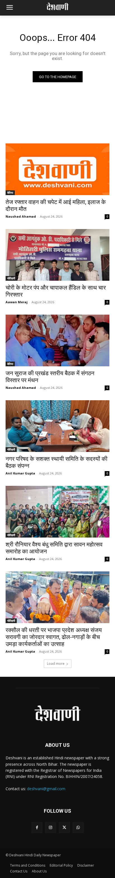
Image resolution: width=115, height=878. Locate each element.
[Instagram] (50, 827)
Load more (55, 663)
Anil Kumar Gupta (20, 473)
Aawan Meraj (17, 302)
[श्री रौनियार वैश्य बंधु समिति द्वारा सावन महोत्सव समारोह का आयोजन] (57, 512)
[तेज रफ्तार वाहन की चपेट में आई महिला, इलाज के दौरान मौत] (57, 169)
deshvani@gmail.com (46, 788)
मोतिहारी (11, 278)
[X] (64, 827)
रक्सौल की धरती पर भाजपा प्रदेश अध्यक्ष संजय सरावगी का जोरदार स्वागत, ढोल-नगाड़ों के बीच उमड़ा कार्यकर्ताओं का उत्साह (54, 637)
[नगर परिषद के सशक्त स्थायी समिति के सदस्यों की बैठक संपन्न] (57, 426)
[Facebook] (37, 827)
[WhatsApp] (78, 827)
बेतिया (10, 193)
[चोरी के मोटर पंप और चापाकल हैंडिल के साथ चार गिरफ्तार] (57, 255)
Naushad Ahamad (21, 216)
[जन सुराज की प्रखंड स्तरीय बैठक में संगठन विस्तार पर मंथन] (57, 340)
